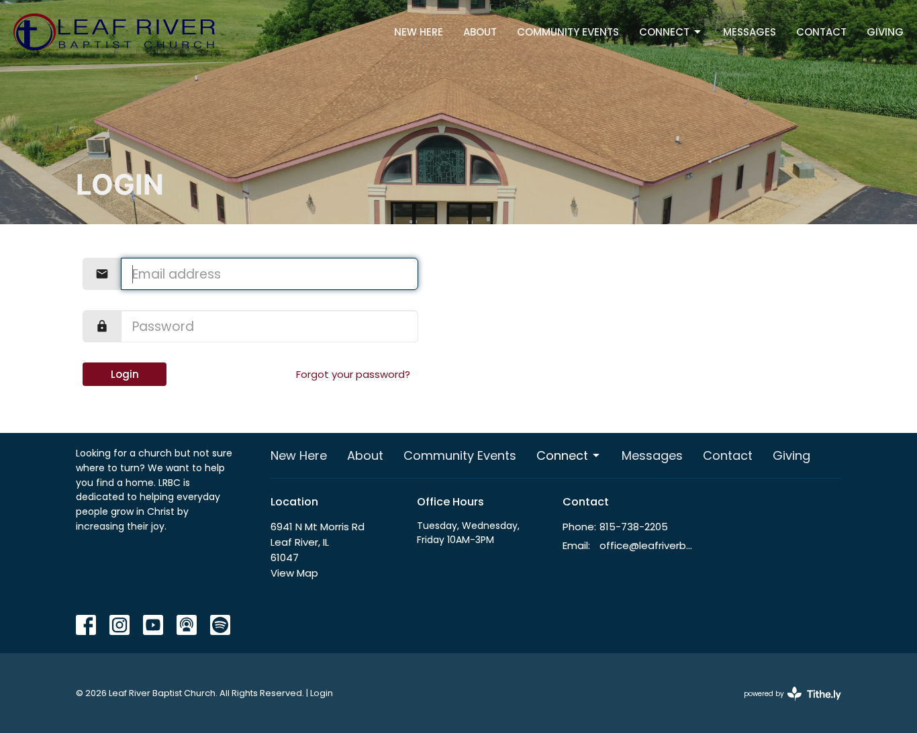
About (480, 32)
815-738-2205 (633, 527)
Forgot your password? (353, 374)
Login (125, 374)
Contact (821, 32)
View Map (294, 573)
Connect (664, 32)
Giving (885, 32)
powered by (786, 705)
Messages (749, 32)
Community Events (568, 32)
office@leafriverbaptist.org (647, 545)
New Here (418, 32)
